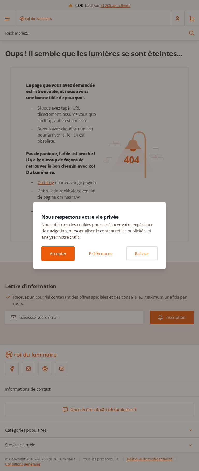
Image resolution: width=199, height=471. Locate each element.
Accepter (58, 253)
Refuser (142, 253)
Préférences (100, 253)
